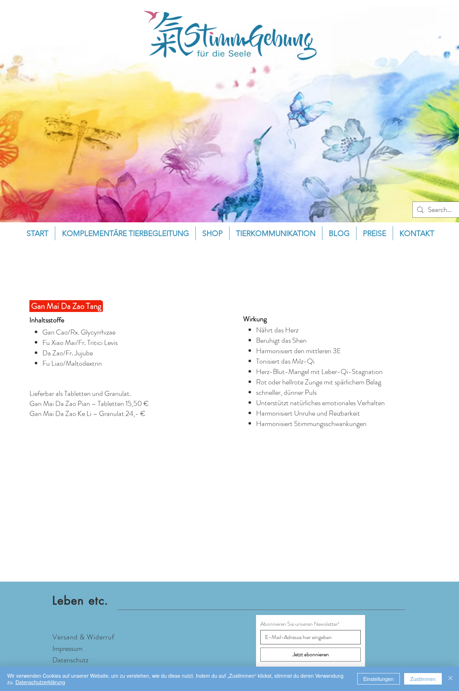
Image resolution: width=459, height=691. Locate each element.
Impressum (67, 648)
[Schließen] (450, 678)
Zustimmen (423, 678)
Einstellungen (378, 678)
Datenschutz (70, 660)
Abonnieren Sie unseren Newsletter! (300, 624)
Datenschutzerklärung (40, 682)
